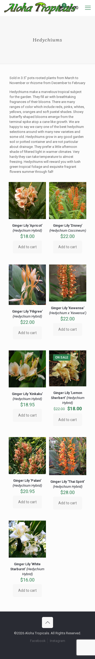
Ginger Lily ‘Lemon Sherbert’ (67, 398)
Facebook (38, 641)
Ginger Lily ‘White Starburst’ (27, 569)
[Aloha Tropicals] (40, 7)
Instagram (57, 641)
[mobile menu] (87, 7)
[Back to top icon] (47, 622)
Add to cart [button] (27, 247)
